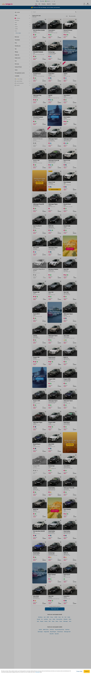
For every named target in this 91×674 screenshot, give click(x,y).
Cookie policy (37, 672)
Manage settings (79, 671)
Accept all (86, 671)
